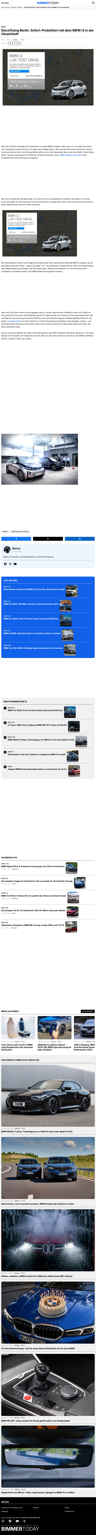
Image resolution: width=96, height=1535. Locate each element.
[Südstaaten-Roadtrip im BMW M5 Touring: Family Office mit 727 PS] (71, 927)
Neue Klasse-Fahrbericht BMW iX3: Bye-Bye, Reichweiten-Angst (34, 589)
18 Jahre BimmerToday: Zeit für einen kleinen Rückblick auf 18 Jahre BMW (38, 1348)
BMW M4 (4, 878)
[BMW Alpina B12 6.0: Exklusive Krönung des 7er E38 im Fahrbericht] (71, 868)
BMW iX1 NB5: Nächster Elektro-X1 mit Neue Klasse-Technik (32, 633)
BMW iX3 (7, 587)
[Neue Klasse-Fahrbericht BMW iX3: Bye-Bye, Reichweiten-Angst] (72, 591)
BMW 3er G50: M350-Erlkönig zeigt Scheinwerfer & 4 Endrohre (33, 648)
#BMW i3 (5, 531)
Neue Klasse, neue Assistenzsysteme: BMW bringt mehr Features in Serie (37, 1204)
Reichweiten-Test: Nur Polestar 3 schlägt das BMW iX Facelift (36, 754)
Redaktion (15, 869)
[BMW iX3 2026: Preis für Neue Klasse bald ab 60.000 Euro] (66, 620)
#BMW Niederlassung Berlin (20, 531)
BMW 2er (11, 737)
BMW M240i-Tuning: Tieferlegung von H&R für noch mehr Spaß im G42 (41, 740)
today (48, 3)
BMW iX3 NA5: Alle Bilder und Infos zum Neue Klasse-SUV (31, 604)
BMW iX (11, 752)
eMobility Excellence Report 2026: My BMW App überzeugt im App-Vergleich (54, 1047)
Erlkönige (4, 1511)
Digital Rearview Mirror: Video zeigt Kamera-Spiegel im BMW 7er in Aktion (38, 1492)
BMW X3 (4, 893)
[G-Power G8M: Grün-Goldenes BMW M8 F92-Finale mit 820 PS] (74, 727)
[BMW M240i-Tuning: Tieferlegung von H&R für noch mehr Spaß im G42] (81, 741)
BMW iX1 (7, 631)
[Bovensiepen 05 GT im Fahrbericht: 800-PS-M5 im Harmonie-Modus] (72, 912)
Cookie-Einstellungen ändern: (11, 1518)
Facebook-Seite (13, 321)
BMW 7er (5, 864)
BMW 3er (7, 645)
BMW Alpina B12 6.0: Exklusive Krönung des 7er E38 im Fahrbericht (32, 866)
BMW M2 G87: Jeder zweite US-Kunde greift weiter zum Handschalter (35, 1421)
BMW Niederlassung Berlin (71, 155)
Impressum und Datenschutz (11, 1508)
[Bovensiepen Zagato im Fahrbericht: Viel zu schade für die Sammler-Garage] (80, 883)
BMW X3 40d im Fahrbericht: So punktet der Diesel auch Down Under (33, 896)
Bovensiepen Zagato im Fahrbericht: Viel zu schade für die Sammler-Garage (37, 881)
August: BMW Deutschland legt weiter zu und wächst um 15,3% (37, 769)
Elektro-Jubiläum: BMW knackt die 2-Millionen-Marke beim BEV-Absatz (36, 1276)
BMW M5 (4, 908)
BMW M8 (11, 722)
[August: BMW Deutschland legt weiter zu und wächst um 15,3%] (74, 771)
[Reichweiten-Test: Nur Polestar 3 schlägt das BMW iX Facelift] (72, 756)
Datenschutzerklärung (30, 1517)
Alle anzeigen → (88, 1011)
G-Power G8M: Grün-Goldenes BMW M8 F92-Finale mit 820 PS (37, 725)
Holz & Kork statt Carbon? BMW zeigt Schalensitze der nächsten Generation (17, 1047)
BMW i (20, 7)
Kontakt (35, 1508)
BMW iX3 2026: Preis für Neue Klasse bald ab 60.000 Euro (31, 619)
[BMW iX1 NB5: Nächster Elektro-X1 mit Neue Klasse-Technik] (67, 635)
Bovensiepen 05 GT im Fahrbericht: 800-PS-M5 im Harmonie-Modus (33, 910)
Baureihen (14, 7)
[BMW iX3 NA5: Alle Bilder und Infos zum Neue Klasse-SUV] (65, 606)
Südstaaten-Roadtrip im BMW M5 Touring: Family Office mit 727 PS (32, 925)
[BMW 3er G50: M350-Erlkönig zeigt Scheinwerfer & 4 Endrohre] (70, 650)
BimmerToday (5, 7)
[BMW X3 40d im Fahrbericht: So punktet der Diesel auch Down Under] (73, 897)
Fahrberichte (69, 1511)
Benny (15, 40)
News (10, 766)
